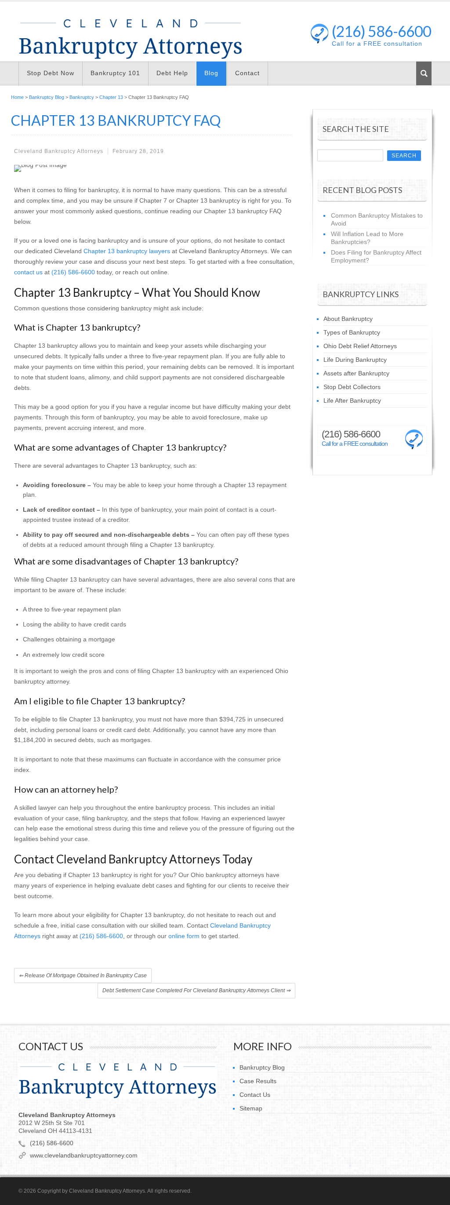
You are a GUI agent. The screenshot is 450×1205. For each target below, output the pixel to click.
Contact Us (255, 1094)
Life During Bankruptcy (355, 359)
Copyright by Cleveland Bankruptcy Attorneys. (91, 1191)
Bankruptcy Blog (46, 97)
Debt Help (172, 72)
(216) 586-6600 (381, 31)
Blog (211, 72)
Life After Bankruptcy (352, 400)
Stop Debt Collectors (352, 386)
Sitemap (251, 1108)
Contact (247, 72)
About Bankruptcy (348, 318)
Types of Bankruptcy (351, 332)
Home (17, 97)
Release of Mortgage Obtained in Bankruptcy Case (83, 975)
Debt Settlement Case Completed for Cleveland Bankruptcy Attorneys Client (196, 990)
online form (184, 935)
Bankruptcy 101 (115, 72)
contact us (28, 272)
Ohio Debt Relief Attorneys (360, 345)
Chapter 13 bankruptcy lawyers (126, 251)
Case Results (258, 1081)
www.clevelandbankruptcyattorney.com (84, 1155)
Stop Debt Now (50, 72)
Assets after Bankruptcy (356, 373)
